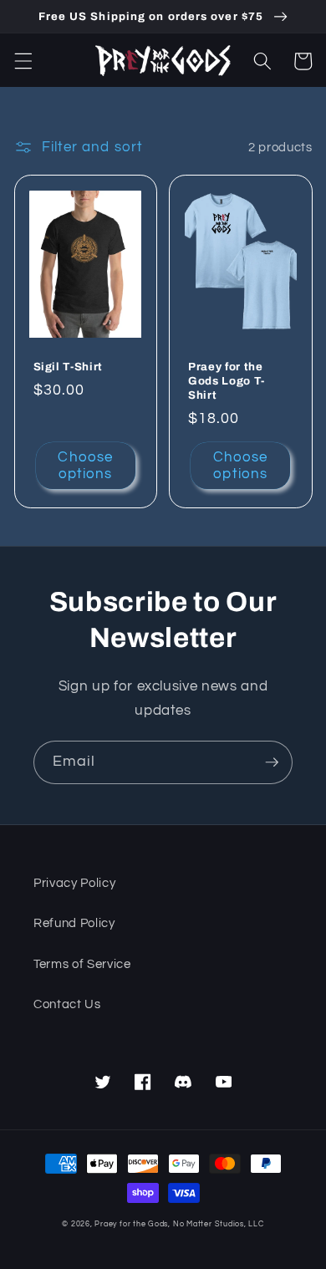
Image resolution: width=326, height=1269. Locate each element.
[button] (23, 61)
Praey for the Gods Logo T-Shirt (226, 380)
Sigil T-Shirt (68, 366)
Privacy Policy (74, 882)
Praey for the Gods (131, 1224)
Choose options (85, 465)
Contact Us (67, 1004)
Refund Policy (74, 923)
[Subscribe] (272, 762)
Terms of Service (82, 964)
